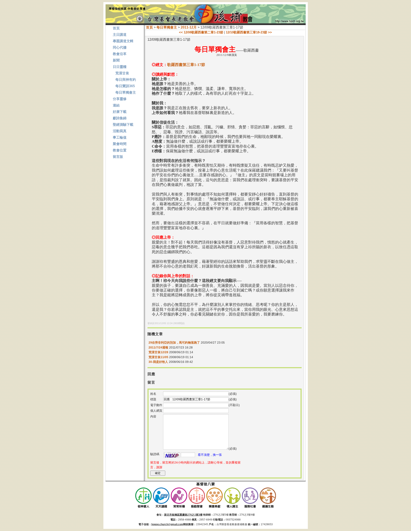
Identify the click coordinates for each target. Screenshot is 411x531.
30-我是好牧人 (158, 361)
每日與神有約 (124, 79)
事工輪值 (120, 137)
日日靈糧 (120, 67)
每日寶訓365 (124, 86)
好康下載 (120, 112)
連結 (116, 105)
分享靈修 (120, 99)
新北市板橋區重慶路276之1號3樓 (183, 514)
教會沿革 (120, 54)
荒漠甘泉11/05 (159, 357)
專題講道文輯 (123, 41)
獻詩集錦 (120, 118)
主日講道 (120, 34)
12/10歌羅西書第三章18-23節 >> (249, 32)
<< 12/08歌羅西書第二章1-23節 (201, 32)
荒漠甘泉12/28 (158, 352)
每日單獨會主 (166, 27)
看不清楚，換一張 (210, 454)
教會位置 (120, 150)
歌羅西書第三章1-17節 (186, 65)
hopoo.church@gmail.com (167, 524)
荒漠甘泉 (121, 73)
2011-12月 (189, 27)
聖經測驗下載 (123, 124)
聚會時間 (120, 144)
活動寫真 (120, 131)
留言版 (118, 157)
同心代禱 (120, 47)
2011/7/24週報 (158, 347)
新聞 (116, 60)
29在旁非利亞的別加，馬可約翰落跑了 (174, 342)
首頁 (149, 27)
